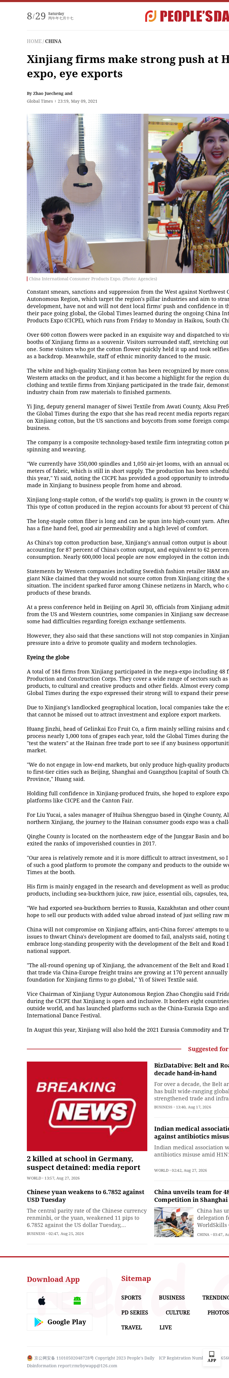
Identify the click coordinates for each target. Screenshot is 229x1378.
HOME (34, 41)
